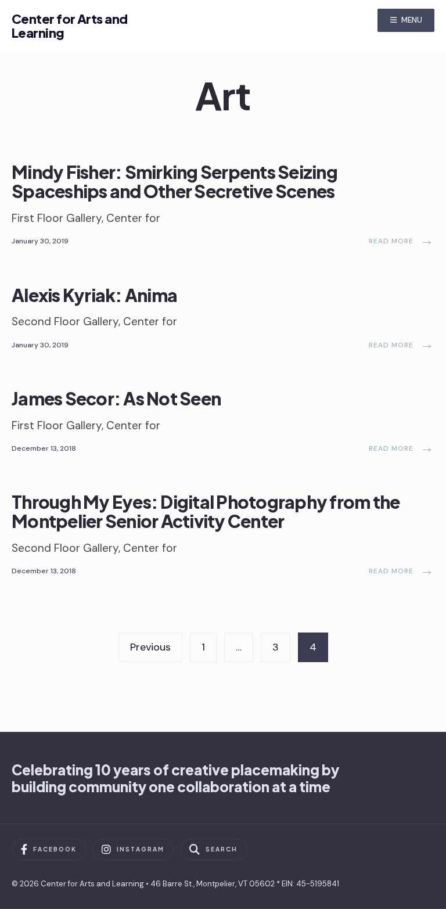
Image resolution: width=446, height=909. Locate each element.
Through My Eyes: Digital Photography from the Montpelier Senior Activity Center (206, 511)
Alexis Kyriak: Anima (94, 294)
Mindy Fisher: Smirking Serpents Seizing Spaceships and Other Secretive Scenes (174, 181)
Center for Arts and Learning (70, 25)
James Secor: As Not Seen (116, 398)
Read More (401, 241)
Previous (150, 647)
